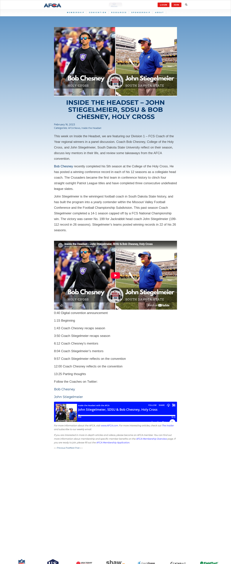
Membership (75, 12)
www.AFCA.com (109, 425)
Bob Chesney (63, 166)
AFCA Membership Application (113, 442)
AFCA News (74, 128)
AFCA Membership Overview (151, 439)
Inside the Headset (91, 128)
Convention (98, 12)
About (159, 12)
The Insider (168, 425)
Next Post (75, 448)
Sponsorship (141, 12)
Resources (119, 12)
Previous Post (63, 448)
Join (176, 5)
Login (163, 5)
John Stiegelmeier (68, 397)
